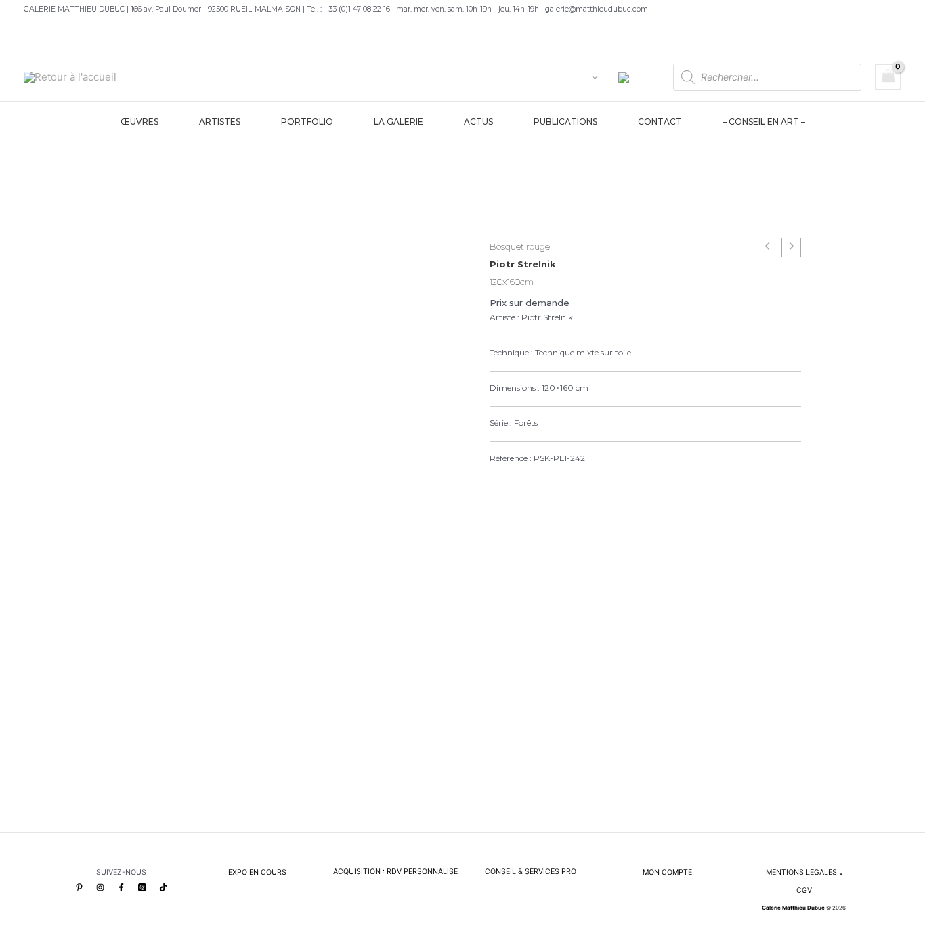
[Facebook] (121, 887)
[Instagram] (100, 887)
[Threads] (142, 887)
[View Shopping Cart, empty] (888, 77)
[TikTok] (163, 887)
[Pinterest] (79, 887)
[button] (591, 77)
